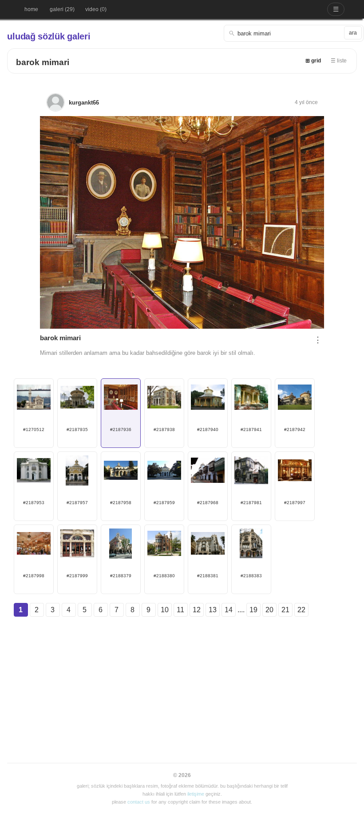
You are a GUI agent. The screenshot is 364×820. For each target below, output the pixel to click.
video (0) (96, 9)
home (31, 9)
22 (301, 610)
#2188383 (251, 575)
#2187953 (33, 502)
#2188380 (164, 575)
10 (165, 610)
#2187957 (77, 502)
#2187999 (77, 575)
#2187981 (251, 502)
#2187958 (120, 502)
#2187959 (164, 502)
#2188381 (207, 575)
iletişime (195, 794)
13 (213, 610)
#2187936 (120, 429)
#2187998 (33, 575)
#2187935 (77, 429)
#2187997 (294, 502)
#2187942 (294, 429)
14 (229, 610)
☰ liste (339, 61)
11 (180, 610)
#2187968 (207, 502)
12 (197, 610)
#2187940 (207, 429)
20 (269, 610)
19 (253, 610)
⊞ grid (313, 61)
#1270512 (33, 429)
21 (285, 610)
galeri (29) (62, 9)
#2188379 (120, 575)
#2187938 (164, 429)
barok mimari (42, 62)
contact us (138, 801)
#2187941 (251, 429)
